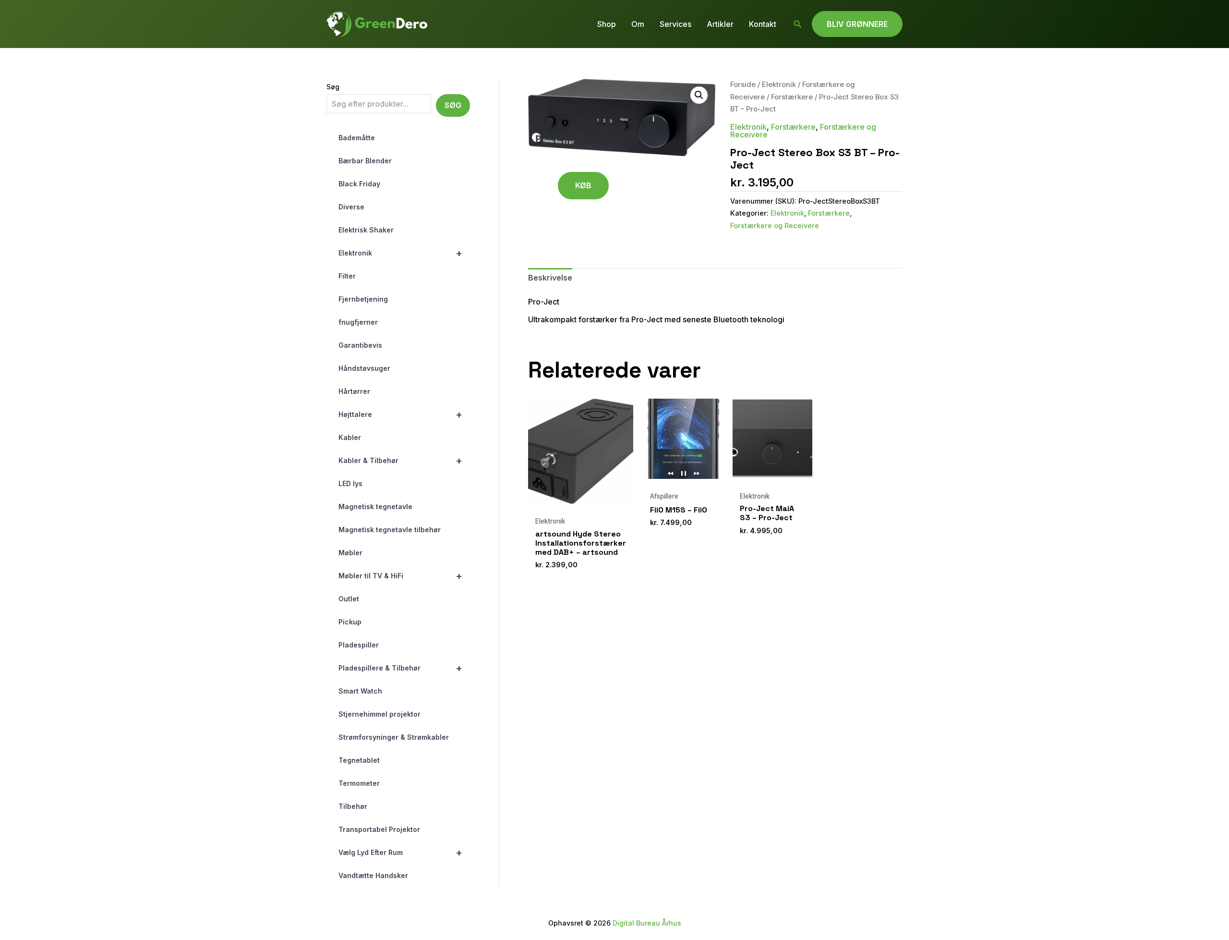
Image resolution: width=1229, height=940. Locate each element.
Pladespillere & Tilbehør (400, 668)
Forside (743, 84)
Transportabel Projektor (379, 829)
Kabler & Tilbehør (400, 460)
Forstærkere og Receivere (774, 225)
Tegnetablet (359, 760)
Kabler (349, 437)
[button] (798, 24)
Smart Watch (360, 691)
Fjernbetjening (363, 299)
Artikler (720, 24)
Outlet (348, 599)
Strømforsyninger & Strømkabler (393, 737)
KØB (583, 185)
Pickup (349, 622)
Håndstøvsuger (364, 368)
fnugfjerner (358, 322)
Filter (347, 276)
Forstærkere (792, 97)
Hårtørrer (354, 391)
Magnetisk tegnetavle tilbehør (389, 529)
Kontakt (762, 24)
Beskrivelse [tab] (550, 277)
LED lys (350, 483)
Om (637, 24)
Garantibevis (360, 345)
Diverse (351, 207)
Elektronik (400, 253)
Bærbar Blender (365, 161)
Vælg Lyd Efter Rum (400, 852)
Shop (606, 24)
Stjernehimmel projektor (379, 714)
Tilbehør (352, 806)
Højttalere (400, 414)
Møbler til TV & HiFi (400, 576)
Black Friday (359, 184)
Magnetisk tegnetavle (375, 506)
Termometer (359, 783)
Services (675, 24)
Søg (332, 87)
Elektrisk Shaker (366, 230)
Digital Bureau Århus (647, 923)
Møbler (350, 553)
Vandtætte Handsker (373, 875)
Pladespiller (358, 645)
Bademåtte (356, 138)
